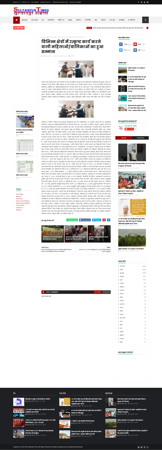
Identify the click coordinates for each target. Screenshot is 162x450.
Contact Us (25, 2)
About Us (16, 2)
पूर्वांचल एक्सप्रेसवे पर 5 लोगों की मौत (98, 238)
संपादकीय (121, 20)
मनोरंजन (78, 20)
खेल (96, 20)
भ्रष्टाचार (122, 338)
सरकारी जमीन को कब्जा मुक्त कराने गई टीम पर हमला (76, 238)
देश (43, 20)
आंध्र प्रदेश (122, 318)
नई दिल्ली (122, 276)
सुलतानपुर (79, 28)
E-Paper (131, 20)
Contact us (19, 207)
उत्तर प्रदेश (34, 20)
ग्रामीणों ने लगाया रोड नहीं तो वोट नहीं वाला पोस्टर (52, 238)
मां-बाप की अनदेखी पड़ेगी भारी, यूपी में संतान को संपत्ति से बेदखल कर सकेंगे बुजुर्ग (137, 79)
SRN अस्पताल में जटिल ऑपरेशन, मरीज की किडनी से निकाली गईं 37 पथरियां (137, 98)
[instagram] (147, 2)
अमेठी (72, 56)
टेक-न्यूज (112, 20)
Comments (140, 138)
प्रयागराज (122, 290)
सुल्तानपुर (24, 20)
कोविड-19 (61, 20)
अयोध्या (121, 307)
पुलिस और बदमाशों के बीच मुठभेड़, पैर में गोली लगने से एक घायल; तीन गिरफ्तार (137, 89)
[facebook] (138, 2)
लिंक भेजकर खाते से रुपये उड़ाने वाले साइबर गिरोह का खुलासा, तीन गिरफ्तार (108, 28)
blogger (98, 292)
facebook (106, 292)
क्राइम (70, 20)
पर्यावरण (103, 20)
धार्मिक (121, 297)
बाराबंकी (121, 331)
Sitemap (18, 210)
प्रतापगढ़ (122, 300)
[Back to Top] (147, 447)
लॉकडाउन (122, 287)
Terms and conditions (60, 2)
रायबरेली (121, 283)
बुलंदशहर (122, 335)
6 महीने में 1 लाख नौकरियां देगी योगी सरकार (82, 421)
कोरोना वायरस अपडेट (22, 154)
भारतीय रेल (122, 304)
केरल (121, 328)
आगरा (121, 321)
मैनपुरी (121, 342)
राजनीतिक (88, 20)
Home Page (19, 194)
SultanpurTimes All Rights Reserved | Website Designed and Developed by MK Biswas (55, 447)
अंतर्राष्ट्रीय (51, 20)
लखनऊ (121, 269)
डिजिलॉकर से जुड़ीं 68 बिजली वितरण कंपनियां (37, 399)
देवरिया (121, 311)
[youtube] (144, 2)
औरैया (121, 325)
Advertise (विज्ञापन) (75, 2)
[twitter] (141, 2)
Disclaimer (35, 2)
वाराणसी (121, 293)
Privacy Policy (45, 2)
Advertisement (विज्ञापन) (23, 203)
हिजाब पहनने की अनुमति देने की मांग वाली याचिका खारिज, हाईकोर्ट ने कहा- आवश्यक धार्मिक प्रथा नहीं (137, 108)
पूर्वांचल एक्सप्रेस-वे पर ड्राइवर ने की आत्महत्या (131, 249)
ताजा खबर (123, 138)
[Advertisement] (25, 69)
